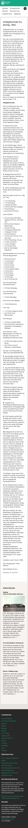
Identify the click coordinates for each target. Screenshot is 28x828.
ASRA (3, 760)
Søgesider (17, 14)
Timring (4, 743)
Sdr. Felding (5, 733)
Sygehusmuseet (6, 775)
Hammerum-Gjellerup (8, 721)
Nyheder (5, 8)
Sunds (3, 741)
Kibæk (3, 726)
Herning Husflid (6, 765)
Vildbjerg (4, 745)
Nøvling (4, 728)
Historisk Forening (7, 770)
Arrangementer (15, 8)
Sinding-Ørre (5, 736)
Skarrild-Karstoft (7, 738)
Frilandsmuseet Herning (9, 763)
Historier (5, 11)
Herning (4, 723)
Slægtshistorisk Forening (9, 773)
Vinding (4, 750)
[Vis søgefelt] (25, 8)
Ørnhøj (3, 731)
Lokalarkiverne (7, 14)
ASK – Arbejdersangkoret (9, 758)
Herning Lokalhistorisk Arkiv (10, 768)
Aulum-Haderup (6, 718)
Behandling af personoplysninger (12, 796)
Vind (2, 748)
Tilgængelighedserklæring (10, 798)
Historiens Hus (15, 11)
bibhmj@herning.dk (7, 819)
